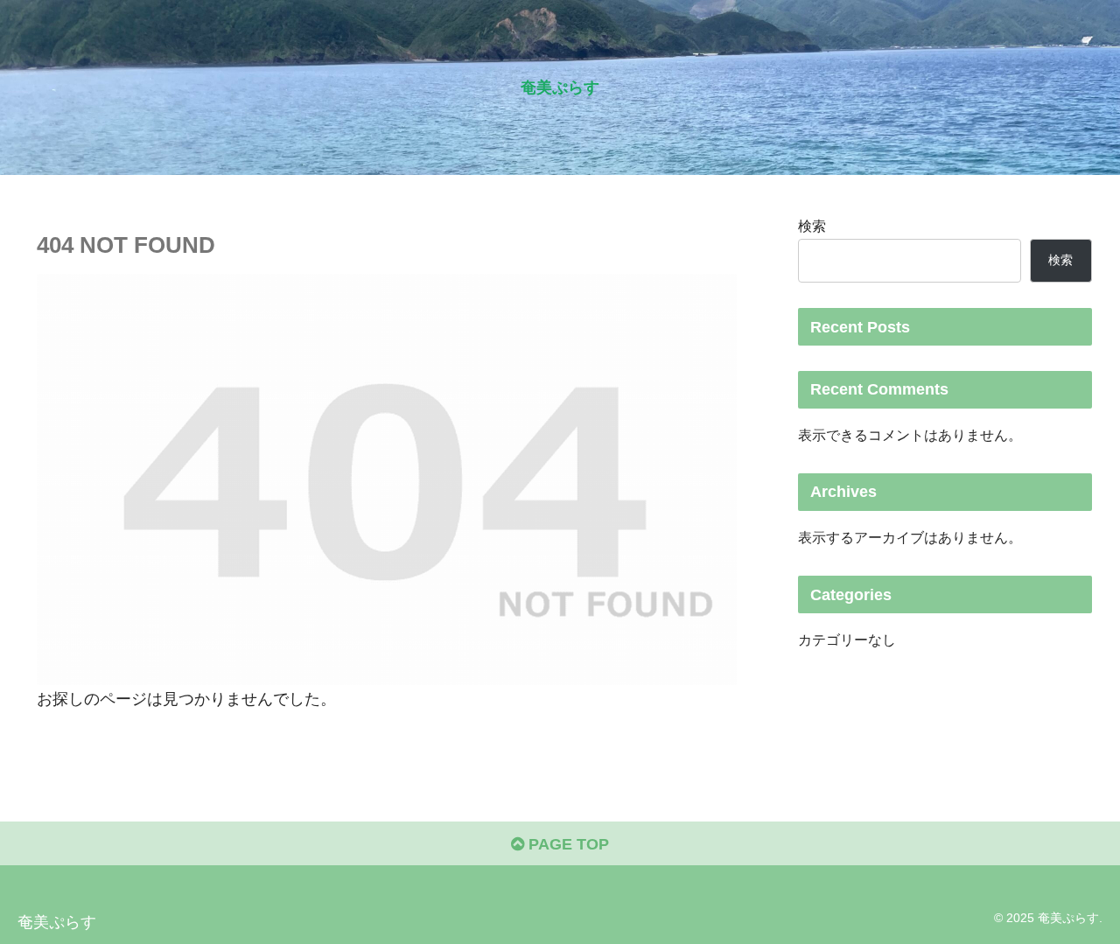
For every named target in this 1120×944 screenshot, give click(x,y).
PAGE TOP (566, 844)
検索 (812, 226)
